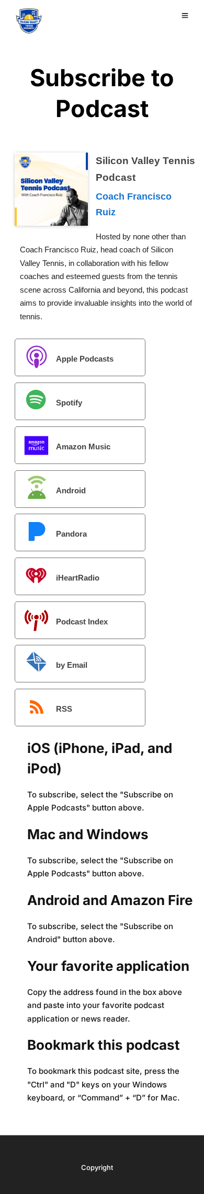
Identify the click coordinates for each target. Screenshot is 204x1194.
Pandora (71, 533)
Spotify (69, 402)
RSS (64, 708)
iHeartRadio (77, 577)
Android (71, 489)
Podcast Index (82, 621)
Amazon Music (83, 446)
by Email (71, 664)
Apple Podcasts (85, 358)
